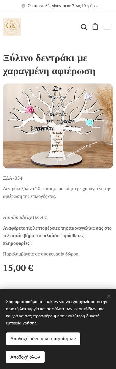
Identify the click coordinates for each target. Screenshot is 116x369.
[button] (83, 26)
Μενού (107, 27)
